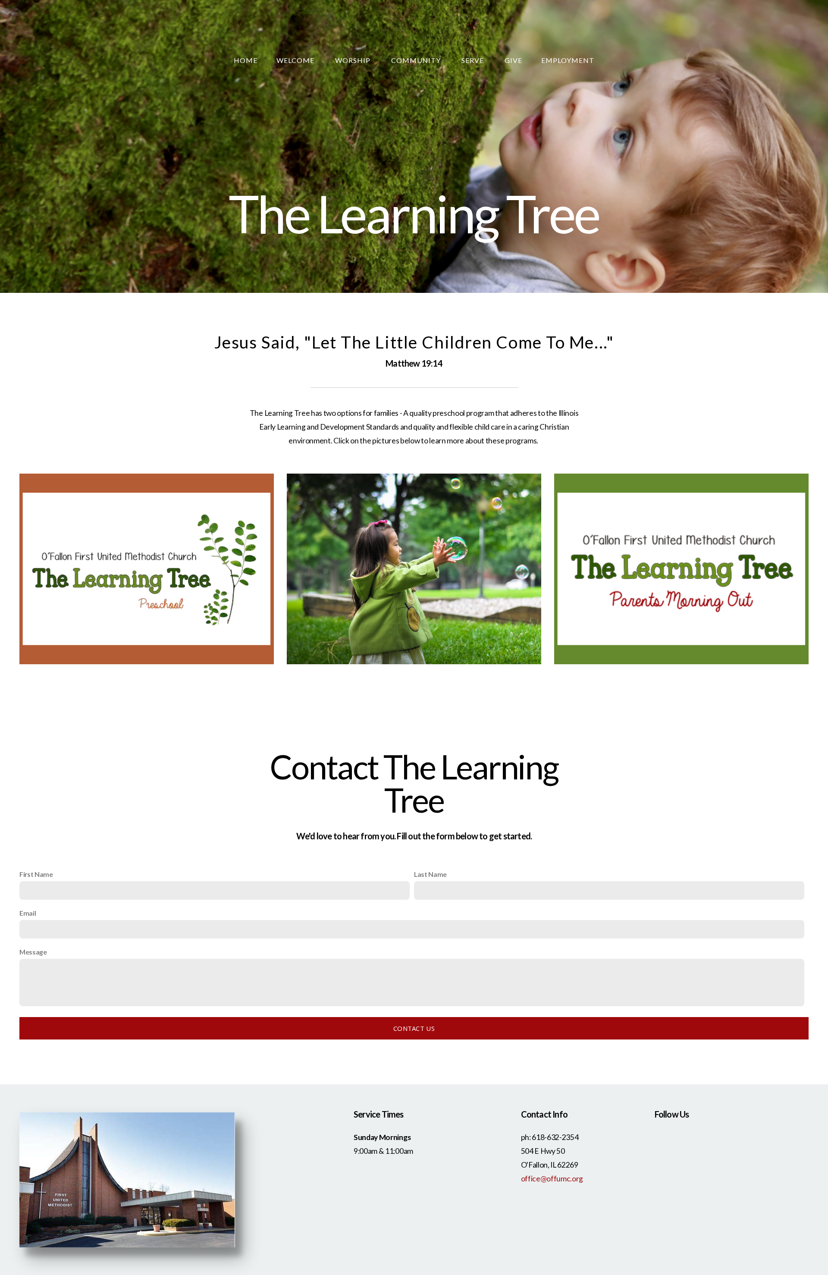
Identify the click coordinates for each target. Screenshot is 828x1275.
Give (513, 60)
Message (33, 952)
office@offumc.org (552, 1178)
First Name (36, 874)
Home (245, 60)
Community (417, 60)
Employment (567, 60)
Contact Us (414, 1028)
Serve (473, 60)
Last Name (430, 874)
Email (27, 913)
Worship (353, 60)
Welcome (296, 60)
